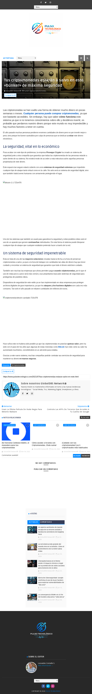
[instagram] (50, 2)
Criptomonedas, (40, 91)
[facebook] (41, 2)
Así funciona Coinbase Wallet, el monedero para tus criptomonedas (15, 445)
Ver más (86, 417)
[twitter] (45, 2)
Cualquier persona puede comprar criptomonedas (51, 113)
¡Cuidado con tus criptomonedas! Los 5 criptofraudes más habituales (75, 445)
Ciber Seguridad (69, 425)
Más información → (45, 665)
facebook (86, 456)
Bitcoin (61, 347)
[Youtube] (38, 685)
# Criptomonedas (18, 365)
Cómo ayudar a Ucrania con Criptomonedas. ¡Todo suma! (44, 444)
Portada (9, 58)
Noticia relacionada (12, 418)
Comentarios (46, 522)
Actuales (33, 522)
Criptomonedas (9, 425)
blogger (77, 456)
